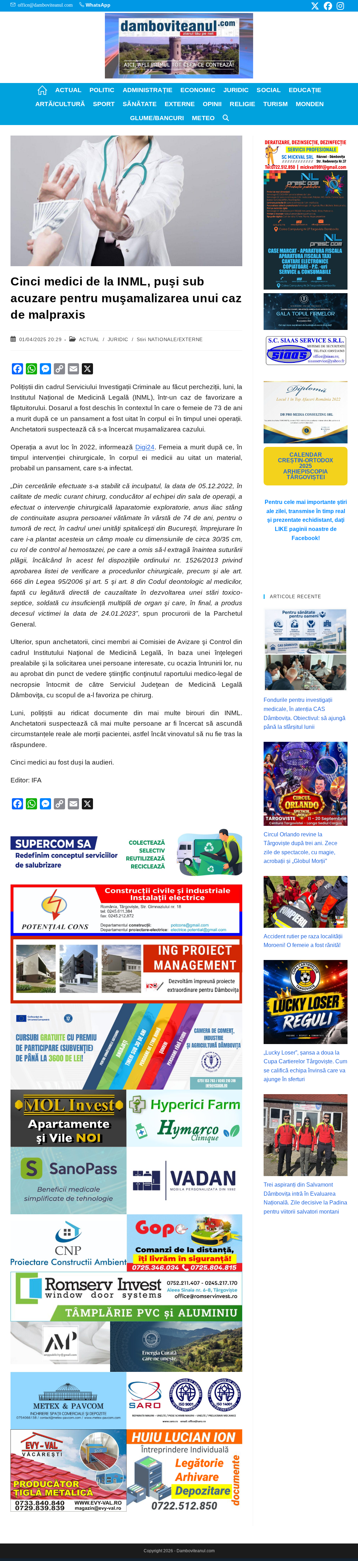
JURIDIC (118, 339)
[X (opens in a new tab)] (315, 6)
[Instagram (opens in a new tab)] (339, 6)
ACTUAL (89, 339)
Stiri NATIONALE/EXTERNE (170, 339)
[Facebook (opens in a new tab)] (328, 6)
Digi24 (145, 447)
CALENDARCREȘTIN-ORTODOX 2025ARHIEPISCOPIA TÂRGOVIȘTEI (305, 466)
